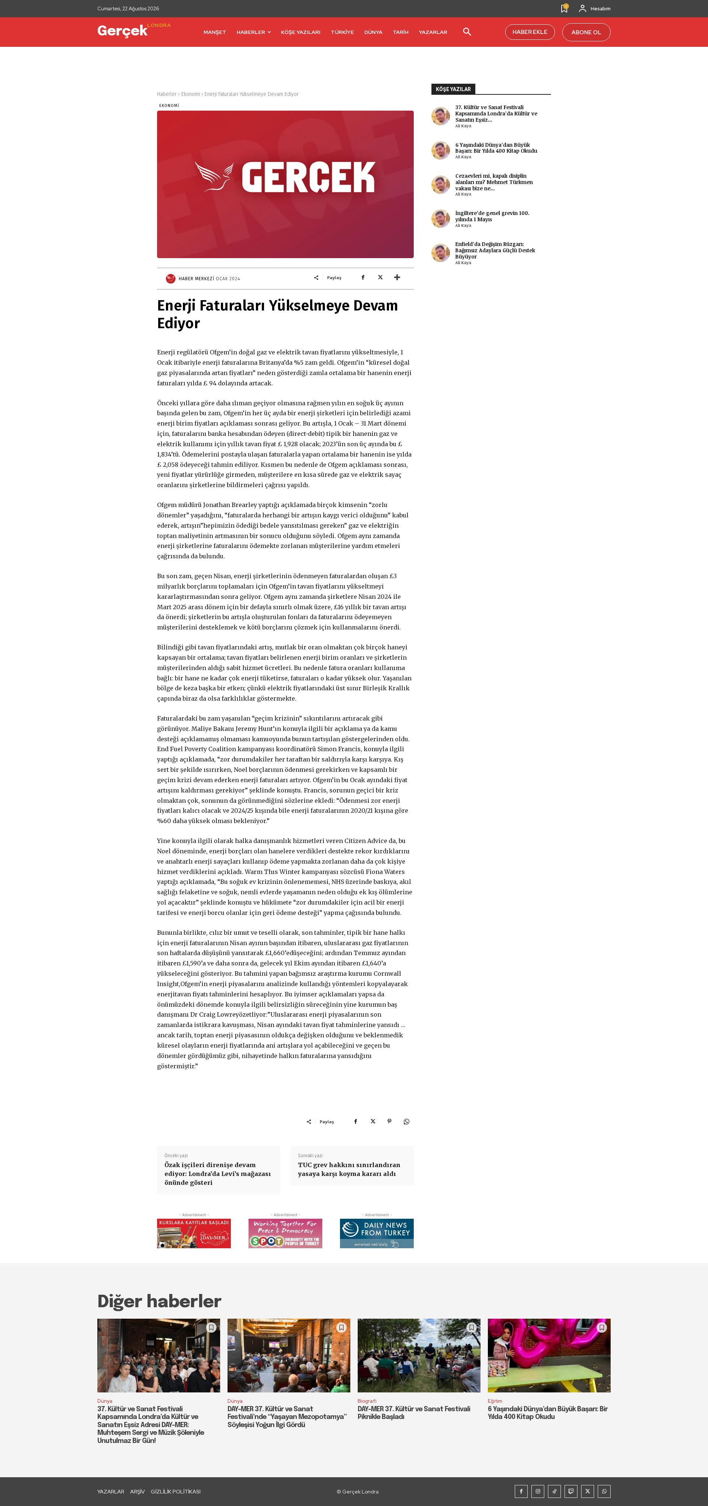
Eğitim (495, 1401)
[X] (379, 277)
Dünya (104, 1401)
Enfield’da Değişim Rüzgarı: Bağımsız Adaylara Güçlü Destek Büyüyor (495, 250)
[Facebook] (362, 277)
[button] (467, 32)
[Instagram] (537, 1491)
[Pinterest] (389, 1121)
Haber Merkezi (197, 279)
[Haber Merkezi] (172, 279)
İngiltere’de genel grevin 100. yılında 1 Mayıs (492, 216)
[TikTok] (554, 1491)
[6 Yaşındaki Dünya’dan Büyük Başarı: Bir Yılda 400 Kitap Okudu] (549, 1355)
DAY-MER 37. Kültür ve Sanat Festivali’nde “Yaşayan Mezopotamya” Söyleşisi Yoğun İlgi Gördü (287, 1417)
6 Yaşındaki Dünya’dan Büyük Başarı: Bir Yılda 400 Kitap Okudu (496, 148)
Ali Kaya (463, 125)
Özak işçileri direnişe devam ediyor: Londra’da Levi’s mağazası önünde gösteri (217, 1173)
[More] (397, 277)
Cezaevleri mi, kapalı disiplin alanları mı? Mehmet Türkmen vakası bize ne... (494, 182)
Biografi (367, 1401)
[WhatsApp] (406, 1121)
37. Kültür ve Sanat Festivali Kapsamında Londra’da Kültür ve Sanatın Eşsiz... (496, 113)
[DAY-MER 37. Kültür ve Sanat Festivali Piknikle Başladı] (419, 1355)
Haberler (167, 94)
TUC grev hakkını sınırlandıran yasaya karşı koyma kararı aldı (349, 1169)
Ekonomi (190, 94)
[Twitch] (571, 1491)
